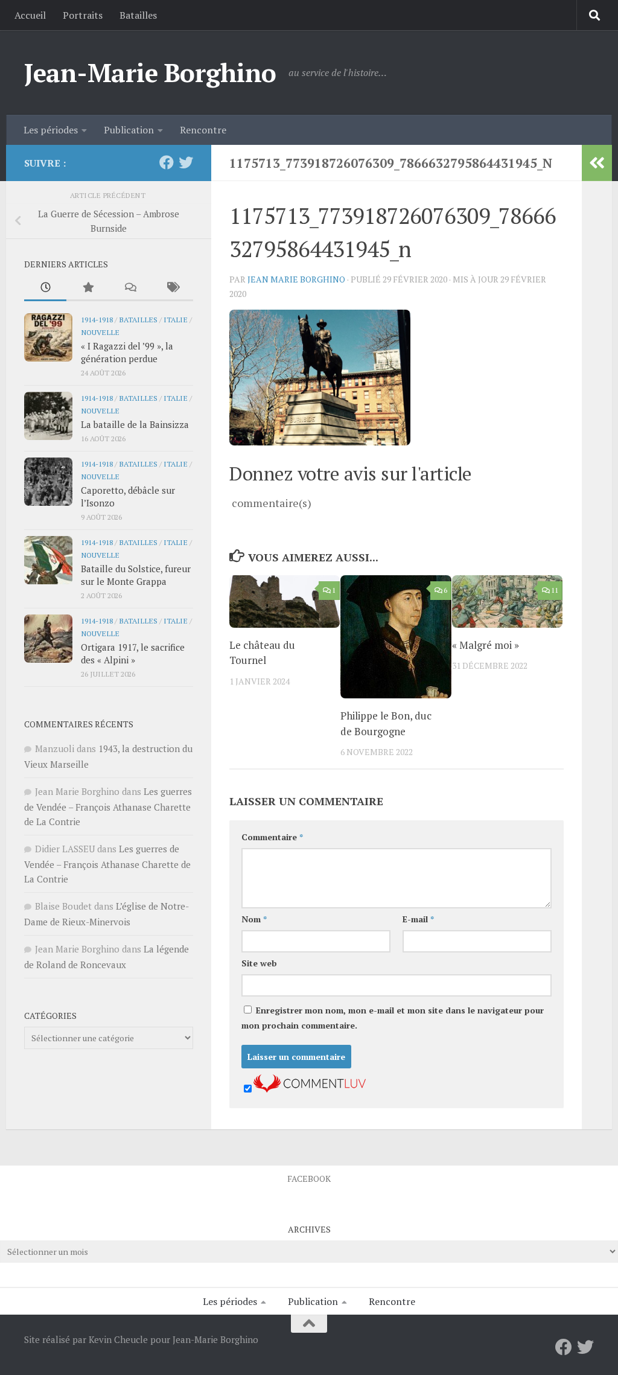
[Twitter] (186, 162)
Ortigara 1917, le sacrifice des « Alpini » (133, 653)
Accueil (30, 15)
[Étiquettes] (172, 288)
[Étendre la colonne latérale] (597, 163)
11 (554, 590)
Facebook (309, 1178)
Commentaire (272, 837)
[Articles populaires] (87, 288)
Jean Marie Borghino (296, 279)
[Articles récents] (45, 288)
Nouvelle (100, 332)
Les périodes (51, 129)
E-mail (418, 919)
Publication (129, 129)
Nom (254, 919)
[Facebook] (166, 162)
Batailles (138, 15)
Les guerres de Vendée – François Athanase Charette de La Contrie (108, 806)
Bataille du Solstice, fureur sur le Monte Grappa (136, 575)
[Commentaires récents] (130, 288)
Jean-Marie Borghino (150, 72)
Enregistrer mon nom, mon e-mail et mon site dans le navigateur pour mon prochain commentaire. (392, 1017)
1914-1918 (97, 319)
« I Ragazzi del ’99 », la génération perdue (127, 352)
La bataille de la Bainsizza (135, 424)
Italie (176, 319)
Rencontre (203, 129)
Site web (259, 963)
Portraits (83, 15)
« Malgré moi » (485, 645)
